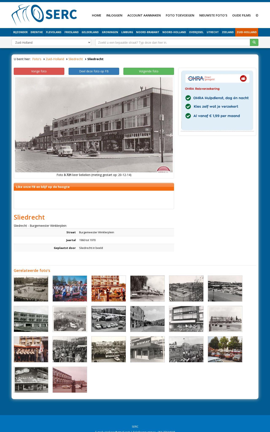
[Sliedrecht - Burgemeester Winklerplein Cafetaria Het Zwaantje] (31, 380)
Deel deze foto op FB (94, 71)
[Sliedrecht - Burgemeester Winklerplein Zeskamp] (31, 288)
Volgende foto (148, 71)
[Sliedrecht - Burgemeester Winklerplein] (70, 288)
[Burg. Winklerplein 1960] (31, 319)
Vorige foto (39, 71)
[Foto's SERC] (44, 14)
